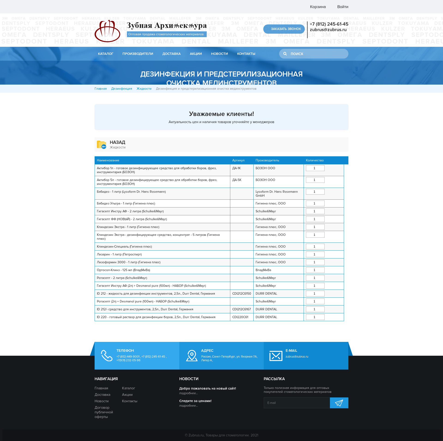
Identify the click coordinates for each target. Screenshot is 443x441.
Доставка (171, 54)
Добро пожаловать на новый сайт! (207, 388)
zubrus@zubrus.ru (328, 30)
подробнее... (188, 393)
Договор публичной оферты (104, 412)
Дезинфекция (121, 89)
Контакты (246, 54)
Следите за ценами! (195, 401)
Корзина (317, 6)
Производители (138, 54)
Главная (101, 89)
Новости (219, 54)
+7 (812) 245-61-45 (329, 24)
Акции (196, 54)
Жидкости (144, 89)
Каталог (105, 54)
